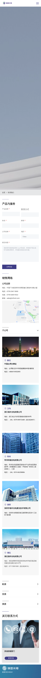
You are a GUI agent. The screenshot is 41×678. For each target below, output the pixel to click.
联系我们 (11, 192)
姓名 (3, 220)
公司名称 (5, 231)
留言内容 (5, 242)
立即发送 (9, 267)
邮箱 (22, 220)
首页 (3, 192)
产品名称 (5, 209)
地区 (22, 231)
